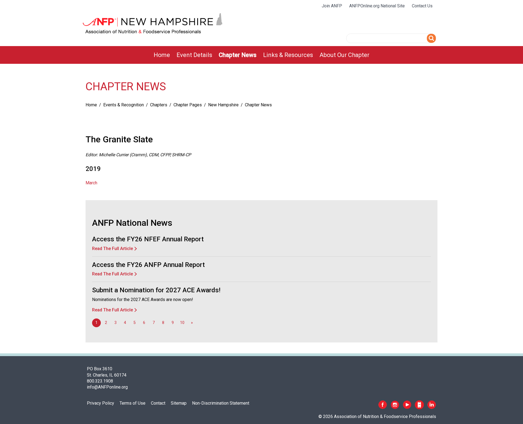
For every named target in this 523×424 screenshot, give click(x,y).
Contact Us (422, 5)
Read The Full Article (112, 248)
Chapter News (238, 55)
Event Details (194, 55)
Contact (158, 403)
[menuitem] (161, 55)
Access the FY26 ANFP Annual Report (148, 265)
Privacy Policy (100, 403)
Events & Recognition (123, 104)
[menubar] (261, 55)
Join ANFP (332, 5)
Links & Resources (288, 55)
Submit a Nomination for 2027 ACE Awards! (156, 290)
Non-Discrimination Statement (220, 403)
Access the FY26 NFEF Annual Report (148, 239)
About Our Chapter (344, 55)
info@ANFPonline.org (107, 387)
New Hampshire (223, 104)
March (91, 182)
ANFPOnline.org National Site (377, 5)
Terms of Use (132, 403)
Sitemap (179, 403)
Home (162, 55)
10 (182, 322)
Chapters (158, 104)
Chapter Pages (188, 104)
